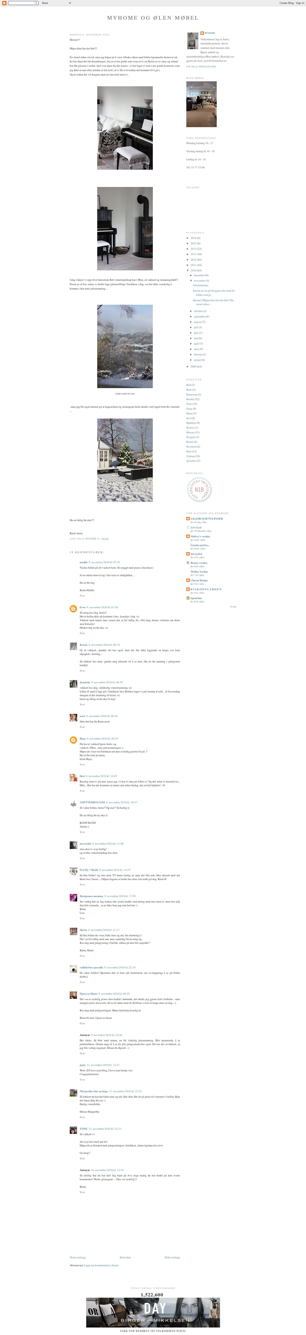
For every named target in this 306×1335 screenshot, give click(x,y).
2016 (194, 238)
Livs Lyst (196, 527)
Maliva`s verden (200, 536)
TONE (83, 1129)
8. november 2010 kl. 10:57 (121, 802)
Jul (188, 418)
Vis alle (233, 606)
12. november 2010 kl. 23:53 (105, 1129)
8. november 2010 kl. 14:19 (114, 870)
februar (198, 354)
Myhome (210, 33)
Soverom (191, 446)
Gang (189, 408)
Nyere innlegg (78, 1257)
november (200, 280)
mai (196, 338)
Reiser (189, 442)
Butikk (190, 399)
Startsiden (125, 1257)
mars (197, 349)
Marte (83, 930)
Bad (188, 385)
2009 (194, 366)
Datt (82, 776)
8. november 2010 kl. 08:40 (102, 716)
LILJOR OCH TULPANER (207, 518)
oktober (198, 311)
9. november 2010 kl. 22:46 (106, 1035)
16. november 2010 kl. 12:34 (107, 1170)
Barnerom (191, 394)
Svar (82, 595)
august (198, 322)
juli (196, 327)
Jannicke (85, 682)
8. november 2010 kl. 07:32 (104, 562)
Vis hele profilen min (201, 66)
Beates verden (199, 563)
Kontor (190, 427)
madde (84, 562)
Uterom (190, 456)
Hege (83, 738)
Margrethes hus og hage (94, 1091)
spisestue (191, 461)
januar (198, 360)
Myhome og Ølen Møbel (153, 17)
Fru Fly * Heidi (89, 870)
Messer (190, 432)
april (197, 343)
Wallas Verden (199, 571)
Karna (83, 645)
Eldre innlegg (172, 1257)
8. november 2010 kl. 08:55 (102, 738)
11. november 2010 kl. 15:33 (125, 1091)
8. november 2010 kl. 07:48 (102, 607)
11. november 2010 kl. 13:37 (103, 1065)
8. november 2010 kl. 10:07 (101, 776)
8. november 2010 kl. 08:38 (107, 682)
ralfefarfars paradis (91, 967)
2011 (194, 265)
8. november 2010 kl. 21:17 (103, 930)
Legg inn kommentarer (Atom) (101, 1265)
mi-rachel (85, 843)
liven (83, 607)
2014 (194, 249)
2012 (194, 259)
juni (196, 333)
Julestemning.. (201, 285)
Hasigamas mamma (91, 896)
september (200, 316)
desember (199, 275)
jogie (83, 1065)
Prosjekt (190, 437)
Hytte (189, 413)
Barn (189, 389)
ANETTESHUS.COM (92, 802)
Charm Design (199, 580)
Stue (188, 451)
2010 (194, 270)
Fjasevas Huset (88, 993)
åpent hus (196, 598)
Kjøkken (191, 423)
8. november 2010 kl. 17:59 (120, 896)
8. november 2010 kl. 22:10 (120, 967)
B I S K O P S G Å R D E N (206, 589)
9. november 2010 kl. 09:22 (114, 993)
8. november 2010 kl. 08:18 (104, 645)
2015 (194, 243)
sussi (82, 716)
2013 (194, 254)
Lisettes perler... (200, 545)
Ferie (189, 404)
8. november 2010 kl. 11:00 (108, 843)
